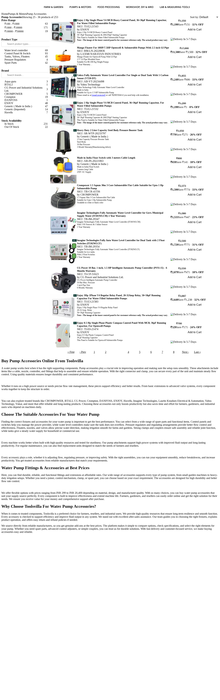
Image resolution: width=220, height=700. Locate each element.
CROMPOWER (89, 194)
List (188, 17)
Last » (197, 352)
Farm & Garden (53, 7)
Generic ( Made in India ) (94, 136)
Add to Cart (194, 29)
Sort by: (194, 17)
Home (4, 13)
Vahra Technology (90, 84)
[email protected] (98, 95)
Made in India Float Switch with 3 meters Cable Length (106, 158)
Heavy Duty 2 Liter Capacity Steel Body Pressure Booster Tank (110, 130)
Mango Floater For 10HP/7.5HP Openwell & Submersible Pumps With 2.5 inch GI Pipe (123, 47)
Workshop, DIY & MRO (139, 7)
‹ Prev (83, 352)
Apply (25, 35)
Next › (185, 352)
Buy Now (194, 34)
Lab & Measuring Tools (175, 7)
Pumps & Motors (80, 7)
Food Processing (108, 7)
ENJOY (84, 29)
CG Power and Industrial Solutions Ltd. (102, 277)
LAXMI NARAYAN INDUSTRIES (100, 53)
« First (71, 352)
